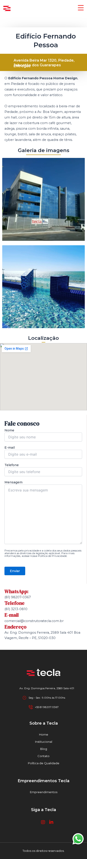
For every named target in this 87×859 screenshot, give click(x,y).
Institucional (43, 741)
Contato (43, 756)
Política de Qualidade (43, 763)
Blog (43, 749)
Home (43, 734)
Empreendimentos (43, 792)
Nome (9, 430)
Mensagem (13, 482)
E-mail (9, 448)
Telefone (11, 465)
